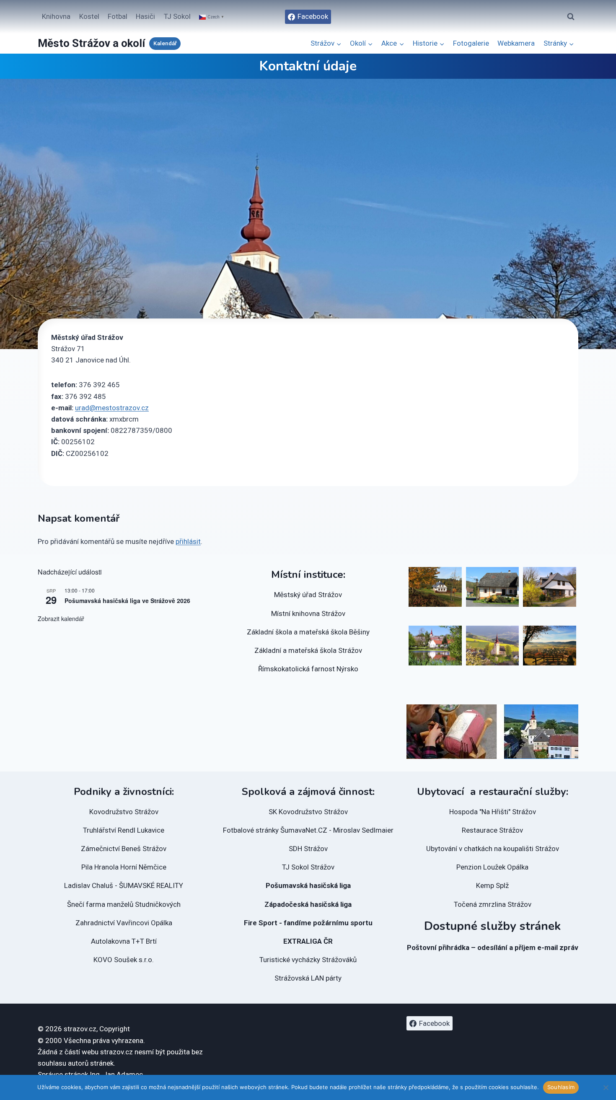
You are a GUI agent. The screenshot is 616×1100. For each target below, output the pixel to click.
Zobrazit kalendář (61, 618)
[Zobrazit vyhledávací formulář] (570, 16)
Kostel (89, 16)
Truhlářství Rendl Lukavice (123, 830)
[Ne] (605, 1087)
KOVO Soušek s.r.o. (123, 959)
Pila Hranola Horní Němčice (123, 867)
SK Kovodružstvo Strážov (308, 812)
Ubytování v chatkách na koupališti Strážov (492, 848)
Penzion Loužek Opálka (492, 867)
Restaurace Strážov (492, 830)
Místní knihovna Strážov (308, 613)
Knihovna (56, 16)
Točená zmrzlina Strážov (492, 904)
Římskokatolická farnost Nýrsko (308, 669)
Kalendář (165, 43)
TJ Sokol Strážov (308, 867)
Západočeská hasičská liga (308, 904)
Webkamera (516, 43)
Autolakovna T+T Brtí (124, 941)
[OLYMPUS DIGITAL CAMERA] (435, 645)
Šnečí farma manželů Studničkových (124, 904)
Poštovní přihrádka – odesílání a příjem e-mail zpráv (492, 947)
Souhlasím (561, 1087)
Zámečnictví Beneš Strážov (123, 848)
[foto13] (492, 587)
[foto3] (549, 645)
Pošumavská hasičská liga (308, 885)
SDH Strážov (308, 848)
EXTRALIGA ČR (308, 941)
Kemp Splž (492, 885)
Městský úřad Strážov (308, 594)
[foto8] (435, 587)
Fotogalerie (471, 43)
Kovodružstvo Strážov (123, 812)
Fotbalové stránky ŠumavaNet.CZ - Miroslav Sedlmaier (308, 830)
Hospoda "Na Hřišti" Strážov (492, 812)
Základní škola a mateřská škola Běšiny (308, 632)
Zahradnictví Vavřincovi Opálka (123, 923)
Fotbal (117, 16)
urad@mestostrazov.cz (112, 408)
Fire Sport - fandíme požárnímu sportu (308, 923)
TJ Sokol (177, 16)
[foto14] (549, 587)
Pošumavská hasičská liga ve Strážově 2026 (127, 600)
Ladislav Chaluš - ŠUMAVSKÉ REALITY (123, 885)
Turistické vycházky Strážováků (308, 959)
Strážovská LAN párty (308, 978)
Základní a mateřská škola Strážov (308, 650)
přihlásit (188, 541)
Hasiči (145, 16)
